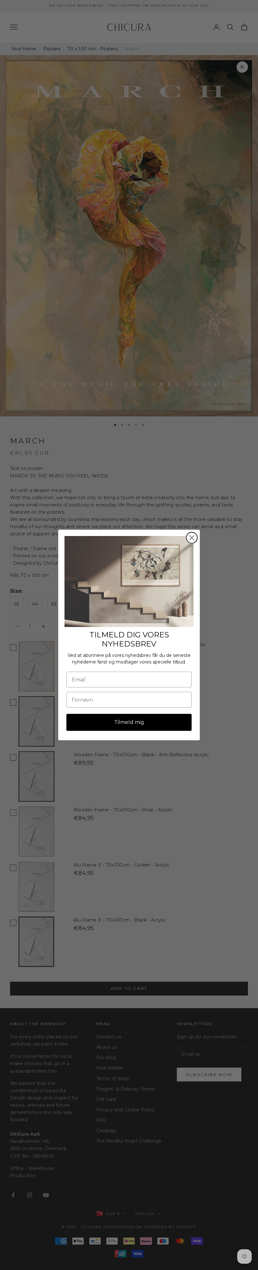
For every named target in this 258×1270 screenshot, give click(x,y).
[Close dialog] (191, 537)
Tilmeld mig (129, 722)
